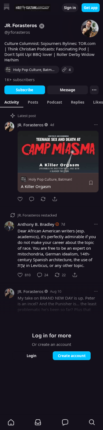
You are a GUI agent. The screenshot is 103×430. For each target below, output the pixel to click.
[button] (11, 422)
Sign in (70, 7)
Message (67, 89)
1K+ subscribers (19, 79)
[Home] (6, 8)
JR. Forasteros (30, 124)
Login (32, 355)
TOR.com (87, 43)
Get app (91, 7)
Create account (71, 355)
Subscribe (24, 89)
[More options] (95, 124)
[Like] (20, 199)
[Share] (54, 199)
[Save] (91, 182)
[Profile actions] (94, 90)
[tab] (11, 101)
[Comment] (31, 199)
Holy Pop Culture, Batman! (50, 179)
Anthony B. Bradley (36, 224)
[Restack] (43, 199)
